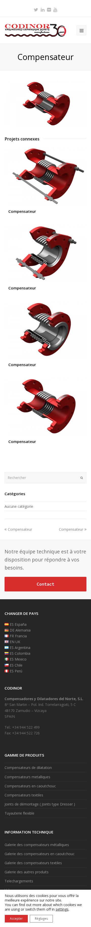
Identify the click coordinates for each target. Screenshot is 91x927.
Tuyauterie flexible (19, 813)
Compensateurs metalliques (27, 776)
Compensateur (22, 211)
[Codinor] (35, 29)
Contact (45, 584)
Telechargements (19, 881)
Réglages (41, 918)
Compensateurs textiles (24, 795)
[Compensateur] (45, 125)
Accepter (16, 918)
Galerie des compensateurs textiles (33, 862)
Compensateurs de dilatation (28, 767)
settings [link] (62, 909)
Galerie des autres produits (27, 872)
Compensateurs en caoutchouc (30, 786)
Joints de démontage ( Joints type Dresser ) (40, 804)
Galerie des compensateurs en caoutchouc (40, 853)
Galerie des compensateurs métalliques (37, 844)
